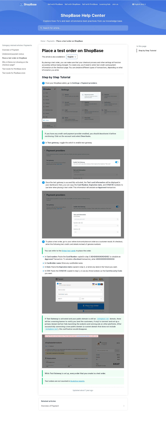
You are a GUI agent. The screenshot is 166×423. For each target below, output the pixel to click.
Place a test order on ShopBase (14, 58)
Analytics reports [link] (77, 381)
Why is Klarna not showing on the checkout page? (15, 63)
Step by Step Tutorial (57, 77)
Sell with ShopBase (73, 4)
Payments (51, 41)
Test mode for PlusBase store (13, 73)
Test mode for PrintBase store (14, 69)
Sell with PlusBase (55, 4)
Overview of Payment (10, 50)
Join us (115, 4)
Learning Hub (104, 4)
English (71, 57)
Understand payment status (13, 54)
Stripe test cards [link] (69, 251)
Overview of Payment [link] (50, 406)
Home (43, 41)
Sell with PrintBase (90, 4)
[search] (84, 28)
